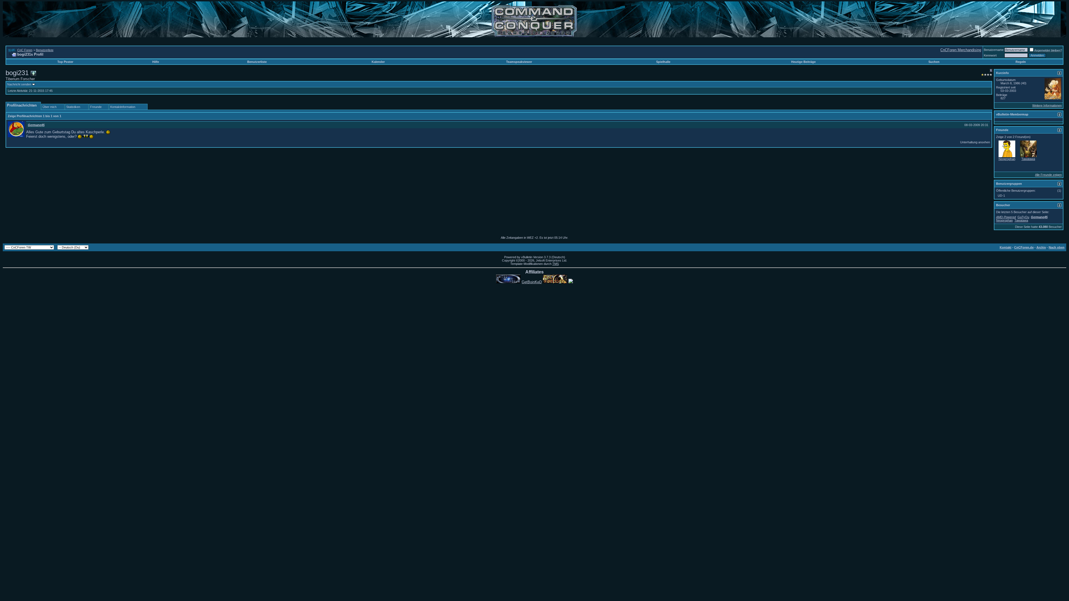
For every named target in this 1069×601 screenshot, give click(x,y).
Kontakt (1005, 247)
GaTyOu (1023, 217)
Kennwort (990, 55)
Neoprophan (1007, 159)
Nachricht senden (19, 84)
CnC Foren (24, 50)
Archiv (1041, 247)
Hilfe (155, 61)
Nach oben (1057, 247)
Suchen (934, 61)
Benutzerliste (44, 50)
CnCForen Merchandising (960, 50)
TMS (555, 263)
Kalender (378, 61)
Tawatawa (1028, 159)
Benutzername (994, 49)
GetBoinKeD (532, 282)
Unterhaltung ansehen (975, 142)
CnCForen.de (1024, 247)
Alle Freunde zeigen (1048, 174)
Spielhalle (663, 61)
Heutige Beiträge (803, 61)
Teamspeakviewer (519, 61)
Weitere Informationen (1047, 105)
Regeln (1021, 61)
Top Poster (65, 61)
